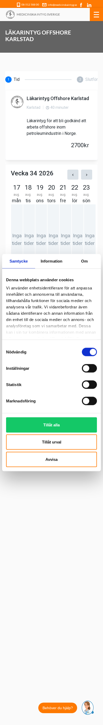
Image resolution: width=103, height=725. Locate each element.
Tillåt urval (51, 442)
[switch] (89, 368)
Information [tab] (51, 261)
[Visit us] (81, 4)
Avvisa (51, 459)
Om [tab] (84, 261)
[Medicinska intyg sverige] (10, 14)
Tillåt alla (51, 424)
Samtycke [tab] (19, 261)
